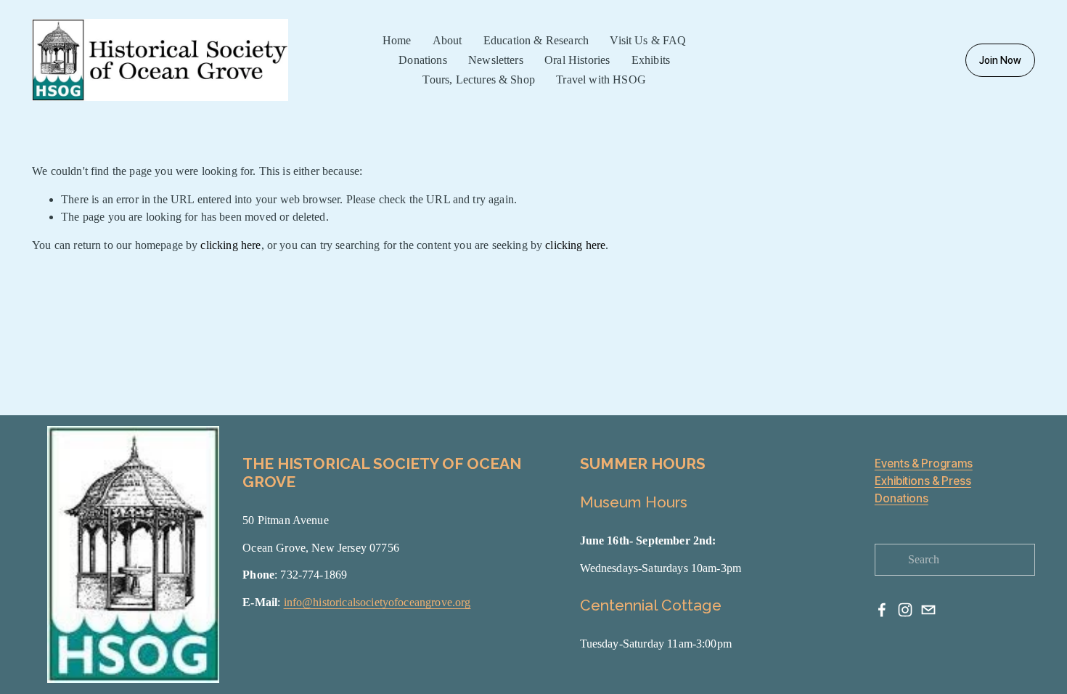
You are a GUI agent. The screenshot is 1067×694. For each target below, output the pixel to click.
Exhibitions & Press (923, 481)
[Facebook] (882, 610)
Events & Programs (924, 464)
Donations (901, 499)
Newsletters (495, 60)
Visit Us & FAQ (648, 40)
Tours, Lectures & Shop (478, 79)
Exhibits (650, 60)
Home (397, 40)
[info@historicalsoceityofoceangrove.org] (928, 610)
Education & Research (536, 40)
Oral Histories (577, 60)
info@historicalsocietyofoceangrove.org (377, 602)
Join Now (1000, 60)
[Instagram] (905, 610)
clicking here (230, 245)
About (447, 40)
